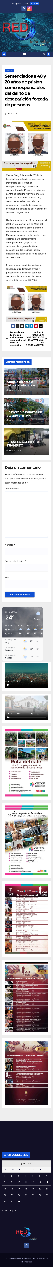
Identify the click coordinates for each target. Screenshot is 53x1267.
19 (33, 1188)
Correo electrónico (15, 561)
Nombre (10, 544)
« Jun (5, 1210)
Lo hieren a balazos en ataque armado (24, 413)
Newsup (42, 1258)
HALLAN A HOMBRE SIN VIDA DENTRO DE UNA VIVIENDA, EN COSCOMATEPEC (34, 338)
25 (26, 1195)
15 (5, 1188)
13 (40, 1182)
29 (5, 1201)
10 (19, 1182)
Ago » (13, 1210)
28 (47, 1195)
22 (5, 1195)
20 (40, 1188)
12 (33, 1182)
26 (33, 1195)
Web (7, 577)
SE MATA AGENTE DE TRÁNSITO (23, 443)
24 (19, 1195)
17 (19, 1188)
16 (12, 1188)
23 (12, 1195)
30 (12, 1201)
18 (26, 1188)
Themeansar (26, 1262)
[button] (44, 54)
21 (47, 1188)
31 (19, 1201)
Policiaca (10, 70)
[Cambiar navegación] (25, 54)
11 (26, 1182)
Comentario (12, 488)
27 (40, 1195)
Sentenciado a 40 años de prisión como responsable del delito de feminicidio (18, 338)
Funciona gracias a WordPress (18, 1258)
